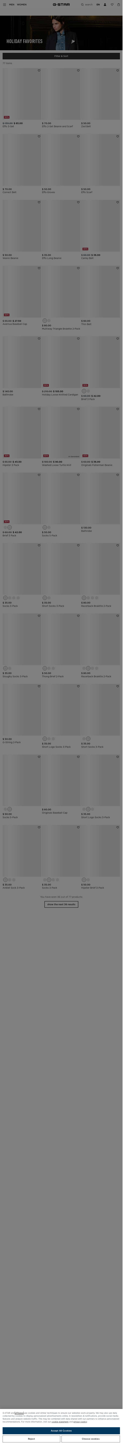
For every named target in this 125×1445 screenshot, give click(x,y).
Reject (31, 1439)
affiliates (19, 1413)
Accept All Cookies (61, 1431)
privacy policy (80, 1422)
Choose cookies (91, 1439)
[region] (61, 1427)
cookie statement (60, 1422)
